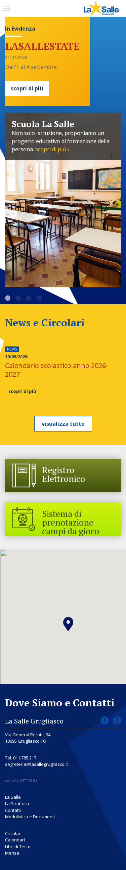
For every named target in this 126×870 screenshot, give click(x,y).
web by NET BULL (21, 781)
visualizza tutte (63, 423)
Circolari (13, 833)
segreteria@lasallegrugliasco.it (36, 764)
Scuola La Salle (7, 298)
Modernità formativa (39, 298)
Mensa (12, 853)
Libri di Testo (18, 846)
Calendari (15, 840)
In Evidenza (20, 28)
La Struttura (17, 803)
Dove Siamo (28, 298)
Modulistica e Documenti (30, 817)
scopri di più (27, 88)
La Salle (18, 298)
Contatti (13, 810)
